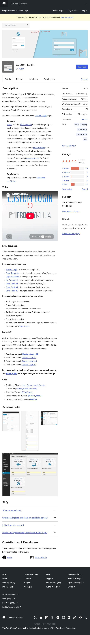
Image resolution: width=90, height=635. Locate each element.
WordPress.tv (53, 587)
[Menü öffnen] (86, 3)
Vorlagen (28, 587)
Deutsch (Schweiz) (16, 617)
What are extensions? (11, 510)
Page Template (12, 273)
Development (49, 79)
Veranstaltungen (75, 578)
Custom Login (41, 115)
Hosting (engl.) (8, 583)
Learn (48, 574)
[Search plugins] (27, 25)
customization (82, 134)
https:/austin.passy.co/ (27, 389)
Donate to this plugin (71, 233)
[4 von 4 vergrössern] (54, 456)
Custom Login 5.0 (30, 354)
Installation (33, 79)
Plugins (27, 583)
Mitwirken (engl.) (75, 574)
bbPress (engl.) (10, 603)
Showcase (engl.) (31, 574)
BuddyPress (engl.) (11, 607)
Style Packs (24, 326)
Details (8, 79)
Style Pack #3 (12, 291)
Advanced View (69, 146)
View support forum (70, 211)
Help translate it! (67, 17)
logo (85, 139)
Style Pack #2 (12, 287)
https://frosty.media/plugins (33, 385)
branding (84, 125)
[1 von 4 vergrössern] (16, 414)
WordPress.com (10, 594)
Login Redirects (12, 276)
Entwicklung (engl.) (54, 583)
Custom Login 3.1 (29, 364)
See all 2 (84, 119)
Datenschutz (7, 587)
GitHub (33, 399)
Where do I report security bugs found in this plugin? (24, 533)
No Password (12, 280)
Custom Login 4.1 (29, 357)
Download (82, 67)
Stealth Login (11, 269)
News (4, 578)
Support (84, 79)
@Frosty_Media (34, 396)
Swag (71, 587)
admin (76, 125)
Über (4, 574)
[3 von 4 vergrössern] (54, 414)
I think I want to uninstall (13, 525)
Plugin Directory (8, 11)
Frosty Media (26, 124)
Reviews (19, 79)
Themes (27, 578)
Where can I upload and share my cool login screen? (25, 518)
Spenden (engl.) (76, 583)
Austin (21, 69)
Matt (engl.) (8, 598)
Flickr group (11, 373)
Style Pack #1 (12, 284)
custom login (82, 129)
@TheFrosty (27, 392)
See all (85, 189)
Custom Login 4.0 (29, 361)
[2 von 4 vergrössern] (35, 414)
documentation (32, 158)
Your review (67, 189)
